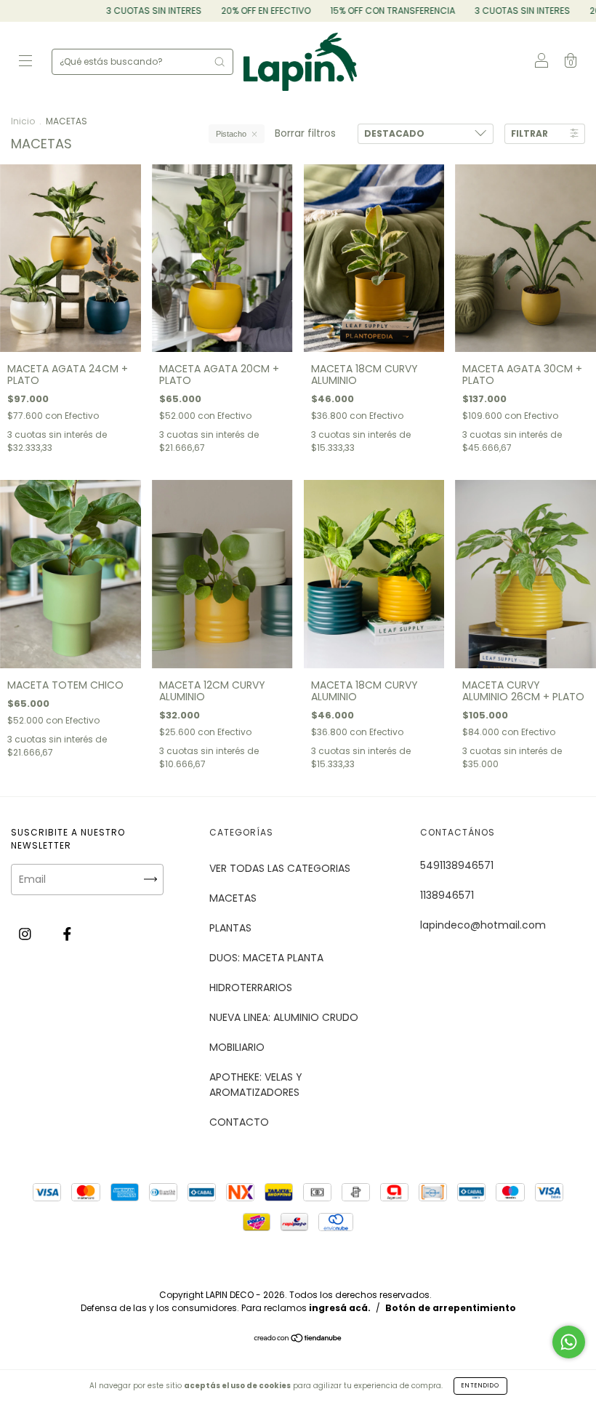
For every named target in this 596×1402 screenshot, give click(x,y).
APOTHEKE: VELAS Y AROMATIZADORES (255, 1084)
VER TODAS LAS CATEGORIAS (279, 868)
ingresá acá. (340, 1308)
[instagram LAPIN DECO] (26, 934)
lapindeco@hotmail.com (483, 925)
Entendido (480, 1386)
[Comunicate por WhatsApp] (568, 1342)
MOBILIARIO (237, 1047)
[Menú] (25, 62)
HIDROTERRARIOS (250, 987)
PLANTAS (230, 928)
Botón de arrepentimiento (450, 1308)
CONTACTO (239, 1122)
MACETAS (233, 898)
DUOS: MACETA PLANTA (266, 957)
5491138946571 (457, 865)
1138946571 (447, 895)
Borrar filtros (305, 133)
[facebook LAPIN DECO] (67, 934)
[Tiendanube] (298, 1339)
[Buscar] (219, 61)
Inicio (23, 121)
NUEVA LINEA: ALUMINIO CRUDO (283, 1017)
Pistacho (231, 133)
